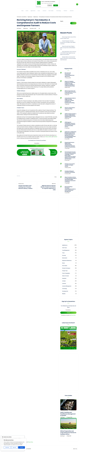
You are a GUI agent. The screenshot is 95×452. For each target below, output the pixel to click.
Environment (64, 257)
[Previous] (67, 438)
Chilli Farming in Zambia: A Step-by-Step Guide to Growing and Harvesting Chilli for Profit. (70, 115)
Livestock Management (66, 286)
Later (50, 5)
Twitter (46, 136)
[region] (14, 444)
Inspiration (64, 278)
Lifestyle (64, 280)
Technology (58, 10)
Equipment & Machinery (67, 260)
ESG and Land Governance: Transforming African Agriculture (69, 74)
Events (27, 10)
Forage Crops (65, 270)
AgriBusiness (25, 28)
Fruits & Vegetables (66, 273)
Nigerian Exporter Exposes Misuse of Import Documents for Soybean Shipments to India (48, 187)
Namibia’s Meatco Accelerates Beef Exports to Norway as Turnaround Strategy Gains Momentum (68, 58)
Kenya (55, 176)
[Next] (69, 438)
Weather (65, 10)
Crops (39, 10)
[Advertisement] (37, 164)
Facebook (55, 136)
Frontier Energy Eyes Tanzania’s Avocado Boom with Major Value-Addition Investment (67, 42)
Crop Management (65, 250)
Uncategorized (65, 291)
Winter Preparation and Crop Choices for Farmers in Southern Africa (70, 92)
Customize (7, 447)
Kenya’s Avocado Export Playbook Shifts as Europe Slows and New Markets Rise (67, 48)
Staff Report (19, 28)
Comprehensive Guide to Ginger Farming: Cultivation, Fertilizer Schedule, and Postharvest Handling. (70, 100)
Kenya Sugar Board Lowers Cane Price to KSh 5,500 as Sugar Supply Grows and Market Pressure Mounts (68, 53)
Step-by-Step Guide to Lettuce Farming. (70, 108)
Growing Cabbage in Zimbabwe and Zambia (70, 172)
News (22, 10)
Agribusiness (33, 10)
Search (61, 21)
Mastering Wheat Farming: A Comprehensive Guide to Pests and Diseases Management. (70, 189)
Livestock (44, 10)
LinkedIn (49, 136)
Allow (56, 5)
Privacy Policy (42, 148)
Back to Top (75, 448)
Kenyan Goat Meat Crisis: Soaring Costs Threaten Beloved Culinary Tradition (25, 187)
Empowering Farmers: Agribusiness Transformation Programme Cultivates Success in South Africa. (70, 145)
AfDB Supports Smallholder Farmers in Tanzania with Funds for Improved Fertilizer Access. (70, 124)
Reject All (14, 447)
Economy (64, 255)
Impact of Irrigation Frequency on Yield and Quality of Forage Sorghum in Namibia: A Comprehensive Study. (70, 84)
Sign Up (37, 145)
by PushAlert (39, 6)
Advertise (72, 10)
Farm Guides (51, 10)
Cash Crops (64, 247)
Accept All (21, 447)
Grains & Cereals (65, 275)
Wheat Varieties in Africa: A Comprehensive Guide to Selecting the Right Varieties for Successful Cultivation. (70, 179)
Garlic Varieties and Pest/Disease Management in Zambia (68, 414)
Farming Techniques (66, 268)
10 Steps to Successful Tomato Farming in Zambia (70, 165)
